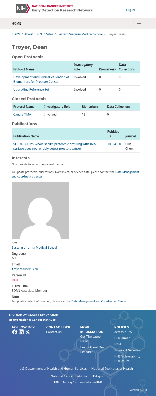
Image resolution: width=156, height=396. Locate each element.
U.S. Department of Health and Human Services (53, 368)
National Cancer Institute (69, 376)
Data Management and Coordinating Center (99, 301)
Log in (130, 10)
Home (16, 23)
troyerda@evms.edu (25, 269)
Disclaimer (122, 338)
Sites (49, 34)
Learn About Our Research (92, 349)
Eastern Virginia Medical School (80, 34)
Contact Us (54, 332)
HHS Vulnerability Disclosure (127, 358)
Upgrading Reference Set (31, 89)
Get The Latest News (90, 338)
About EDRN (33, 34)
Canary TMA (22, 114)
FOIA (117, 344)
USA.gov (97, 376)
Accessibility (123, 332)
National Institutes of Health (112, 368)
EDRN (16, 34)
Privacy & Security (127, 350)
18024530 (114, 144)
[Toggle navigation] (139, 23)
